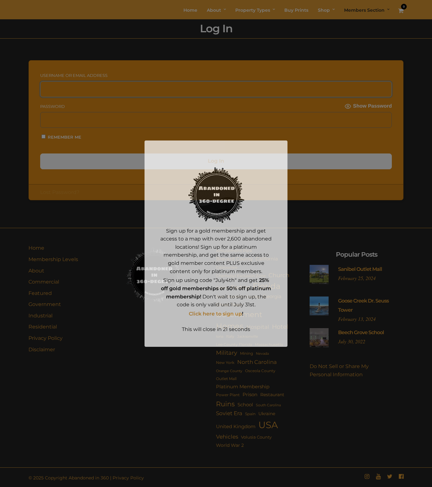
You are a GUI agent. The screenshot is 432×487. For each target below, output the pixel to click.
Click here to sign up (215, 314)
